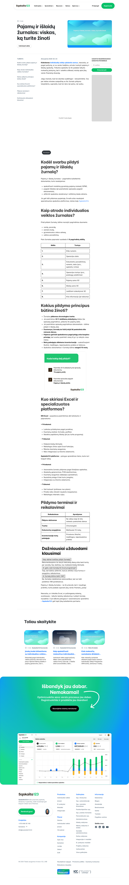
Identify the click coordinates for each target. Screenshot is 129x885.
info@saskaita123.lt (25, 830)
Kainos (68, 6)
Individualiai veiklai (63, 798)
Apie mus (75, 6)
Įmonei (59, 801)
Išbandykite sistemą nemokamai (64, 709)
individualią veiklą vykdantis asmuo (64, 63)
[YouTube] (107, 827)
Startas (59, 820)
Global (59, 849)
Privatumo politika (78, 862)
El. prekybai (61, 804)
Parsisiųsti (46, 152)
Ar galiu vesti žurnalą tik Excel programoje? (59, 568)
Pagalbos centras (101, 817)
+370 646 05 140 (24, 823)
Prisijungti (95, 6)
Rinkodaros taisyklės (64, 865)
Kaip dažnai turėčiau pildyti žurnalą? (56, 559)
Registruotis (108, 6)
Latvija (59, 846)
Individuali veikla (24, 46)
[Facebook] (96, 827)
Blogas (97, 801)
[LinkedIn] (100, 827)
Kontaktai (22, 827)
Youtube (97, 814)
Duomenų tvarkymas (92, 862)
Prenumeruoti (101, 70)
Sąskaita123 (83, 201)
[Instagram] (103, 827)
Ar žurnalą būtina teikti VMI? (53, 576)
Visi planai (60, 830)
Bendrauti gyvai (26, 811)
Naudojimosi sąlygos (64, 862)
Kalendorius (99, 798)
